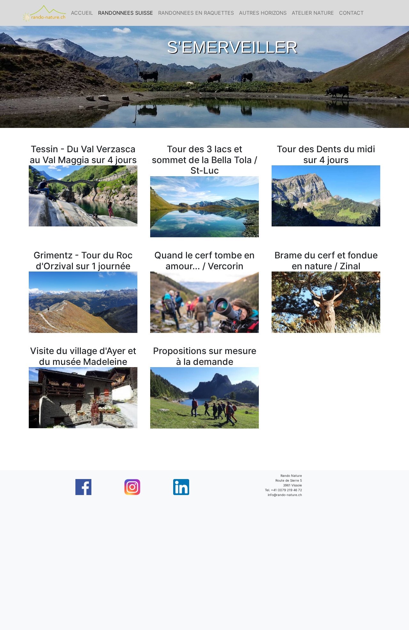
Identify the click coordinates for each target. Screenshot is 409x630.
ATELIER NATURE (313, 13)
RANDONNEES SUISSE (125, 13)
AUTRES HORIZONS (263, 13)
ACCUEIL (82, 13)
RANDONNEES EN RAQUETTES (196, 13)
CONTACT (351, 13)
